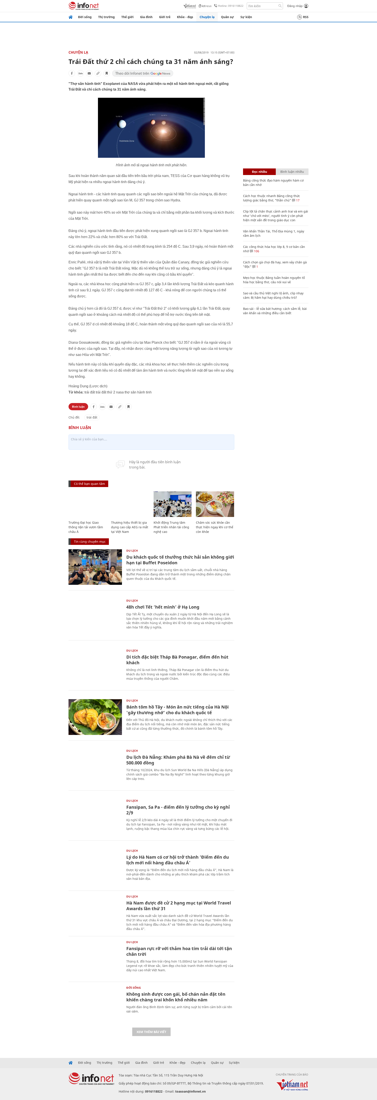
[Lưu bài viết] (106, 73)
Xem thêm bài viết (151, 1032)
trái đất (92, 417)
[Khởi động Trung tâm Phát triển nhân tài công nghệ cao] (173, 504)
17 (297, 200)
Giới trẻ (164, 17)
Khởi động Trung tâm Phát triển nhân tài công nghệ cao (171, 527)
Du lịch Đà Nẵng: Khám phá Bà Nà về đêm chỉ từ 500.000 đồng (178, 760)
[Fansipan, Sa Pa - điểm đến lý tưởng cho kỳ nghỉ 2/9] (95, 817)
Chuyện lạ (207, 17)
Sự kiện (246, 17)
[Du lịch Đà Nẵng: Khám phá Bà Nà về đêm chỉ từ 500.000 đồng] (95, 767)
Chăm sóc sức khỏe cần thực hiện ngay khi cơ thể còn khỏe (214, 527)
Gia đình (146, 17)
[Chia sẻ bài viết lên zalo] (80, 73)
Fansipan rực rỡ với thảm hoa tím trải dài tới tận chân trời (179, 951)
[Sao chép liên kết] (98, 73)
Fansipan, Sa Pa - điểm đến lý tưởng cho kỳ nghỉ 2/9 (178, 810)
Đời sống (85, 17)
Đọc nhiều (259, 172)
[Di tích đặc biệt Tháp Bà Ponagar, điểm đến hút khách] (95, 667)
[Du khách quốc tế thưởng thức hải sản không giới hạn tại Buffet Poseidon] (95, 567)
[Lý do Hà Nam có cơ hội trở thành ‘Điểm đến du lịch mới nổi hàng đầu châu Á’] (95, 867)
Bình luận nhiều (292, 172)
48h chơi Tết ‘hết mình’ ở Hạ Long (162, 607)
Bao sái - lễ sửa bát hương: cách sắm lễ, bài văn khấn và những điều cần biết (275, 311)
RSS (305, 17)
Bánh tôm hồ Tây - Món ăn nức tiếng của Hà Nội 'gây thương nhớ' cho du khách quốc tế (177, 710)
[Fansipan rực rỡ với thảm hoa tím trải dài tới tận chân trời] (95, 958)
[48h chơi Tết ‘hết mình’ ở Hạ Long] (95, 617)
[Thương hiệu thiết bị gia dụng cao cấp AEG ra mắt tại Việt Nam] (130, 504)
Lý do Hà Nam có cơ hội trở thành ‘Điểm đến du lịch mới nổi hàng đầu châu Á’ (177, 860)
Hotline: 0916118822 (230, 6)
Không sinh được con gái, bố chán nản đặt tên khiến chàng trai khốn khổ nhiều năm (175, 997)
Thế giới (127, 17)
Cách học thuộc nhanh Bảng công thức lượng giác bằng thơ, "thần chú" (271, 198)
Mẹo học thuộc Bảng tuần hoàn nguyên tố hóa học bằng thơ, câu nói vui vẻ (274, 280)
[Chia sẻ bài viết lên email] (89, 73)
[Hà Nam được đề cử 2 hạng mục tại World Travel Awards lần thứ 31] (95, 913)
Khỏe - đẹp (185, 17)
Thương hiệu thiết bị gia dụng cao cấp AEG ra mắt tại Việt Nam (129, 527)
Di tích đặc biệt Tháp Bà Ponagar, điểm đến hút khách (177, 660)
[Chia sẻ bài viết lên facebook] (72, 73)
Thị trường (106, 17)
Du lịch (132, 551)
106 (256, 251)
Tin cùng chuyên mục (90, 541)
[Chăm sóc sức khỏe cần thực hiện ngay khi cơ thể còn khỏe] (215, 504)
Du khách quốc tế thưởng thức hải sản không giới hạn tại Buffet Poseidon (180, 560)
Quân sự (227, 17)
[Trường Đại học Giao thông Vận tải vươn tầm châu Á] (88, 504)
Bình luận (78, 406)
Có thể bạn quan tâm (89, 484)
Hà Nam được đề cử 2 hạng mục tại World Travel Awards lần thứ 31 (178, 905)
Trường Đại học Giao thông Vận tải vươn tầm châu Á (86, 527)
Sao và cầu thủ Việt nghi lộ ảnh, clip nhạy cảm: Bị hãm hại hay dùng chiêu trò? (273, 295)
